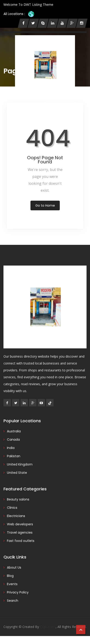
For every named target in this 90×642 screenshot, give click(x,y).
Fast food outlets (20, 540)
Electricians (16, 516)
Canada (13, 439)
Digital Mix (48, 627)
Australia (14, 431)
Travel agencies (20, 532)
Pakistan (13, 456)
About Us (14, 567)
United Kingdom (20, 464)
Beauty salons (18, 499)
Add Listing (61, 106)
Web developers (20, 524)
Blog (10, 575)
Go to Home (45, 205)
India (11, 447)
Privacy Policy (18, 592)
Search (12, 600)
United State (17, 472)
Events (12, 584)
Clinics (12, 507)
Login (24, 106)
